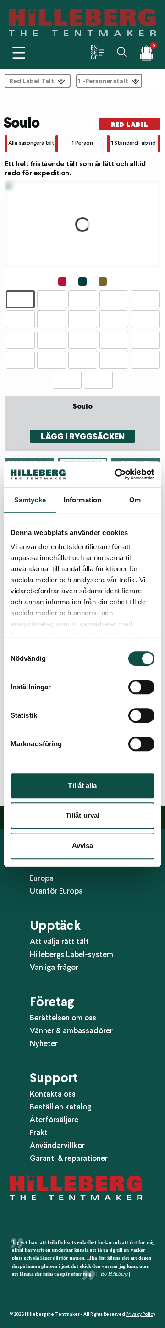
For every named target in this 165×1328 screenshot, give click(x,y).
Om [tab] (135, 500)
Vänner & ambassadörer (71, 1030)
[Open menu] (19, 53)
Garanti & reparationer (69, 1158)
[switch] (141, 687)
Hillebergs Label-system (71, 954)
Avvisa (83, 846)
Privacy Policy (140, 1314)
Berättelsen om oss (63, 1017)
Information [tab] (82, 500)
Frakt (39, 1132)
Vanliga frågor (54, 967)
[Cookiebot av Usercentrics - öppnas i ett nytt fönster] (116, 474)
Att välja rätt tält (59, 941)
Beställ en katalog (60, 1106)
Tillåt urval (82, 815)
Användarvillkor (57, 1145)
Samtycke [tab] (30, 500)
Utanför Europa (56, 890)
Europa (42, 877)
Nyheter (44, 1043)
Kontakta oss (53, 1093)
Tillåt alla (82, 785)
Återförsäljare (54, 1119)
